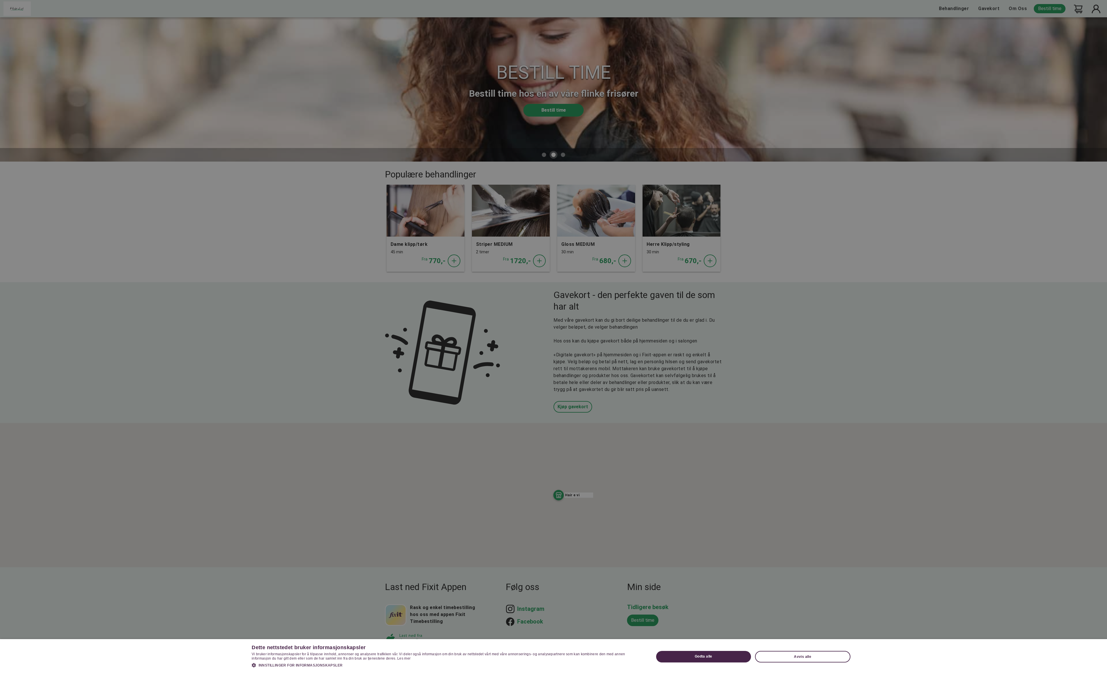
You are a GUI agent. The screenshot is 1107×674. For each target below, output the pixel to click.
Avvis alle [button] (802, 657)
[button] (447, 665)
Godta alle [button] (703, 656)
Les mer (404, 658)
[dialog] (553, 656)
